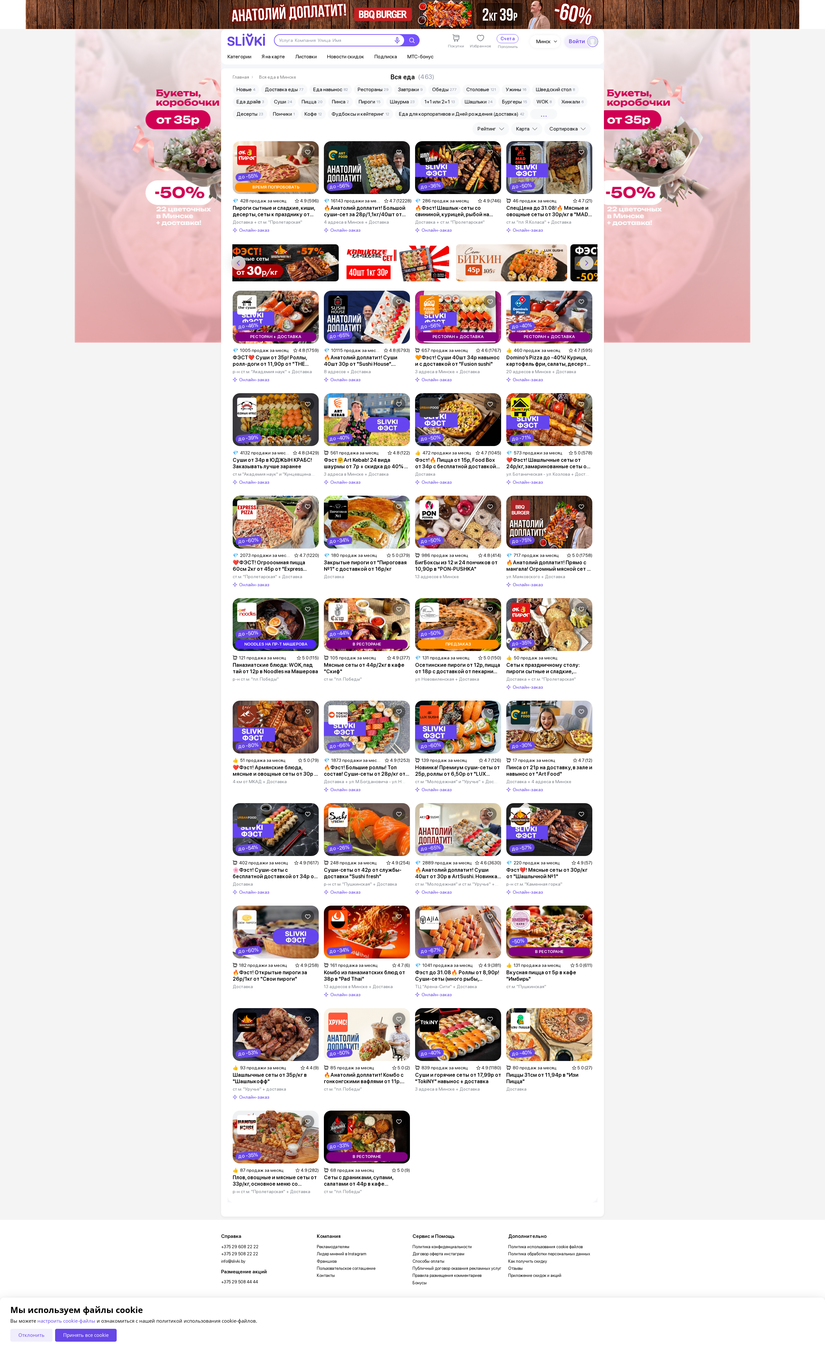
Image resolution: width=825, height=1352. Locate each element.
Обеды (444, 89)
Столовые (481, 89)
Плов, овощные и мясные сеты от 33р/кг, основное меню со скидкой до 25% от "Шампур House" (275, 1180)
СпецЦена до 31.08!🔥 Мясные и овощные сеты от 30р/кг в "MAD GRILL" (547, 211)
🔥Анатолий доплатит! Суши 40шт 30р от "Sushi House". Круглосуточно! (360, 361)
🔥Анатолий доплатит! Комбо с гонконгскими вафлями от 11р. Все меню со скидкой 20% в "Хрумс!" (363, 1078)
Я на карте (273, 56)
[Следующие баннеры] (586, 263)
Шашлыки (478, 102)
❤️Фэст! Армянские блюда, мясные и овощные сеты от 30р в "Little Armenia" (275, 770)
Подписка (385, 56)
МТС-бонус (420, 56)
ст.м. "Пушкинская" (526, 986)
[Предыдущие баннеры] (238, 263)
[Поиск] (412, 40)
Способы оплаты (428, 1261)
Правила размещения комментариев (446, 1275)
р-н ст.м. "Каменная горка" (534, 884)
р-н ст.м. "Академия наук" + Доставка (272, 371)
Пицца (312, 102)
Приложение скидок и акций (534, 1275)
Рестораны (373, 89)
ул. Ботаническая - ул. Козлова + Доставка (548, 474)
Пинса (340, 102)
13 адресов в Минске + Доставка (358, 986)
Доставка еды (284, 89)
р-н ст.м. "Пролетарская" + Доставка (271, 1191)
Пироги (369, 102)
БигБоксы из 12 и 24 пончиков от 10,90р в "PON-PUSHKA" (456, 565)
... (543, 114)
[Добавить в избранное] (307, 152)
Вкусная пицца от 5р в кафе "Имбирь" (541, 975)
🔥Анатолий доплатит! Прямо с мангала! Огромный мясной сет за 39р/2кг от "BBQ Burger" (549, 565)
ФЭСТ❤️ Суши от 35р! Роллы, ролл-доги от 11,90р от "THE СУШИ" (270, 361)
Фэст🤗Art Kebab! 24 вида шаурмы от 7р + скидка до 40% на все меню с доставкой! (367, 463)
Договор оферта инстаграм (438, 1253)
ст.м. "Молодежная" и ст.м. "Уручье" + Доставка (457, 884)
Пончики (284, 114)
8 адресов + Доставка (347, 371)
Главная (241, 77)
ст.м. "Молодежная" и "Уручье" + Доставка (457, 781)
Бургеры (514, 102)
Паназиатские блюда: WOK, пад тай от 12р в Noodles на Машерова (275, 668)
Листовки (306, 56)
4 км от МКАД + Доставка (260, 781)
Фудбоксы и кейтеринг (360, 114)
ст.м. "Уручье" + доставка (259, 1089)
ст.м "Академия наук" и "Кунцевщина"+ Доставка (274, 474)
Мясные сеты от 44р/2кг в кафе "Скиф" (364, 668)
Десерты (250, 114)
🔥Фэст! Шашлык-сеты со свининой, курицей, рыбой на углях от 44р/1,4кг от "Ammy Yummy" (452, 211)
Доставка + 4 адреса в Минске (538, 781)
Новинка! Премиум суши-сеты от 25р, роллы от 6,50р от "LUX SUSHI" (457, 770)
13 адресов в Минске (437, 576)
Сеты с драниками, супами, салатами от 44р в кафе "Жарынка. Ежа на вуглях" (358, 1180)
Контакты (326, 1275)
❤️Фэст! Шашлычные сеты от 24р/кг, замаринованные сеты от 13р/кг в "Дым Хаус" (547, 463)
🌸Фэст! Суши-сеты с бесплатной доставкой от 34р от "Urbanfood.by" (275, 873)
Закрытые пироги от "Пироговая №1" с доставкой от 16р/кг (365, 565)
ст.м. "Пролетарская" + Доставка (267, 576)
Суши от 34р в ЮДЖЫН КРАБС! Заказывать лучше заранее (272, 463)
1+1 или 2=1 (439, 102)
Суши (283, 102)
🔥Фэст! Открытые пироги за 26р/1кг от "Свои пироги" (270, 975)
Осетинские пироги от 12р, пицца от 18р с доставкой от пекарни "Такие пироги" (457, 668)
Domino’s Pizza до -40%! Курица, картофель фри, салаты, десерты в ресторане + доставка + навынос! (548, 361)
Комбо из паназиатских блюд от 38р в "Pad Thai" (364, 975)
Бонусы (419, 1282)
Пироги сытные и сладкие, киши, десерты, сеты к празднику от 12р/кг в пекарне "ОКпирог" (274, 211)
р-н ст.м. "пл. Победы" (256, 679)
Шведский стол (555, 89)
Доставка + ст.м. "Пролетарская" (267, 222)
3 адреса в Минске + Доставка (447, 371)
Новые (246, 89)
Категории (239, 56)
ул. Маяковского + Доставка (535, 576)
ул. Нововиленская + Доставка (447, 679)
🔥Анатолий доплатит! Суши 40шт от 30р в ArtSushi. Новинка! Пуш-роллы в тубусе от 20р (457, 873)
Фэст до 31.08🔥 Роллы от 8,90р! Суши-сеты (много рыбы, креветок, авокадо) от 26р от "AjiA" (457, 975)
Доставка (425, 474)
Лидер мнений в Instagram (341, 1253)
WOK (544, 102)
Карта (523, 129)
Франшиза (327, 1261)
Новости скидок (345, 56)
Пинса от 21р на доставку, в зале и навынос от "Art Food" (549, 770)
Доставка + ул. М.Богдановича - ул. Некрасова (365, 781)
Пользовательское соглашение (346, 1268)
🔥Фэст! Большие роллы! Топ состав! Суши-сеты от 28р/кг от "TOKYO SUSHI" (364, 770)
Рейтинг (487, 129)
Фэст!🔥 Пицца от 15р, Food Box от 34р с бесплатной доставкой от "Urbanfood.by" (455, 463)
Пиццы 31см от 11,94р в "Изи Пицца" (542, 1078)
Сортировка (563, 129)
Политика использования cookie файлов (545, 1246)
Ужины (516, 89)
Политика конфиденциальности (442, 1246)
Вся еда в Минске (277, 77)
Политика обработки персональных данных (549, 1253)
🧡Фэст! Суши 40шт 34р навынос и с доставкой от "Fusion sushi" (457, 361)
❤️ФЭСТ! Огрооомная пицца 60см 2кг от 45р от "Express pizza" (269, 565)
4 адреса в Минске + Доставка (356, 222)
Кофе (313, 114)
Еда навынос (330, 89)
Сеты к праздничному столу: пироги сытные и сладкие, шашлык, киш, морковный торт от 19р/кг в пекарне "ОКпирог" (548, 668)
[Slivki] (246, 40)
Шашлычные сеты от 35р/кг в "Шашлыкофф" (270, 1078)
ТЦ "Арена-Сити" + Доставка (446, 986)
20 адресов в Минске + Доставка (541, 371)
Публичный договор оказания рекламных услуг (456, 1268)
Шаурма (402, 102)
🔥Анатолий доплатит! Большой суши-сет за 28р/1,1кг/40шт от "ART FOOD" (364, 211)
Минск (543, 41)
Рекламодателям (333, 1246)
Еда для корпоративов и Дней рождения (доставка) (461, 114)
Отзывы (515, 1268)
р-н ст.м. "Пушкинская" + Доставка (360, 884)
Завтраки (410, 89)
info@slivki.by (233, 1261)
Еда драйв (250, 102)
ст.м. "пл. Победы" (343, 679)
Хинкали (572, 102)
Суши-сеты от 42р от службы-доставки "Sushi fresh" (363, 873)
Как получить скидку (527, 1261)
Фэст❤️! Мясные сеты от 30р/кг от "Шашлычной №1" (546, 873)
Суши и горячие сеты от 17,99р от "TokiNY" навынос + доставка (458, 1078)
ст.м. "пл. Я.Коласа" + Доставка (538, 222)
